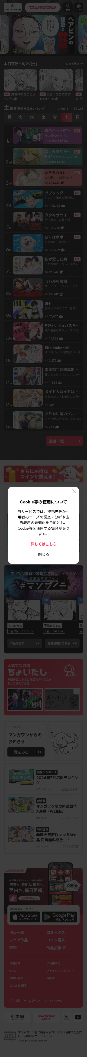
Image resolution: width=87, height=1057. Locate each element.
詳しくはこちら (44, 544)
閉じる (43, 554)
